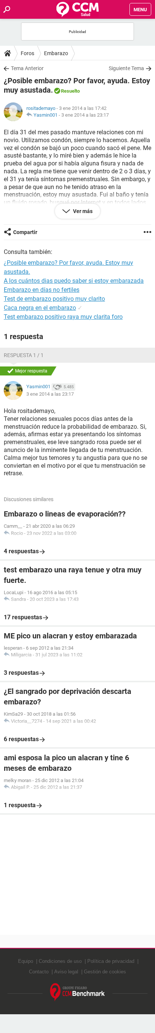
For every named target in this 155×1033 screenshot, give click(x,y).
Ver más (82, 211)
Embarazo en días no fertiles (41, 289)
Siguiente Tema (126, 68)
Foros (27, 53)
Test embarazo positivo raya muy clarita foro (63, 316)
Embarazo (56, 53)
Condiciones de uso (60, 961)
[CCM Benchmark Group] (77, 992)
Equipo (25, 961)
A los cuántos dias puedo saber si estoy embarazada (74, 280)
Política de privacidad (110, 961)
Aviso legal (66, 971)
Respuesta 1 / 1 (24, 355)
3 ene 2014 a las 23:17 (85, 115)
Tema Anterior (27, 68)
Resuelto (70, 91)
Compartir (25, 232)
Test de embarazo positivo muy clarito (54, 298)
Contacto (39, 971)
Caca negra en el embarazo (40, 307)
